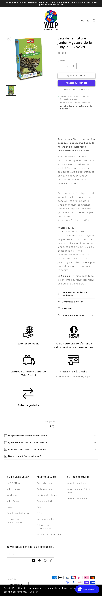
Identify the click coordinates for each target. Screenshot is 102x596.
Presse (10, 507)
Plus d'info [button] (33, 592)
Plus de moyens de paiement (76, 89)
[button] (8, 20)
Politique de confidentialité (44, 527)
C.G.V (39, 513)
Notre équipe (13, 501)
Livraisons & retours (47, 495)
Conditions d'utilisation (18, 513)
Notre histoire (13, 489)
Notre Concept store (77, 483)
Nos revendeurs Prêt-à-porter (79, 491)
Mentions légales (45, 519)
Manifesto (12, 495)
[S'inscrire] (51, 554)
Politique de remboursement (15, 521)
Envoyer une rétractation (49, 534)
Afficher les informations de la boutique (76, 107)
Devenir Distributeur (77, 498)
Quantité (61, 60)
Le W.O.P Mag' (13, 483)
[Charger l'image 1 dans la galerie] (11, 91)
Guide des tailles (45, 501)
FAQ (39, 507)
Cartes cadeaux (45, 489)
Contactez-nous (45, 483)
